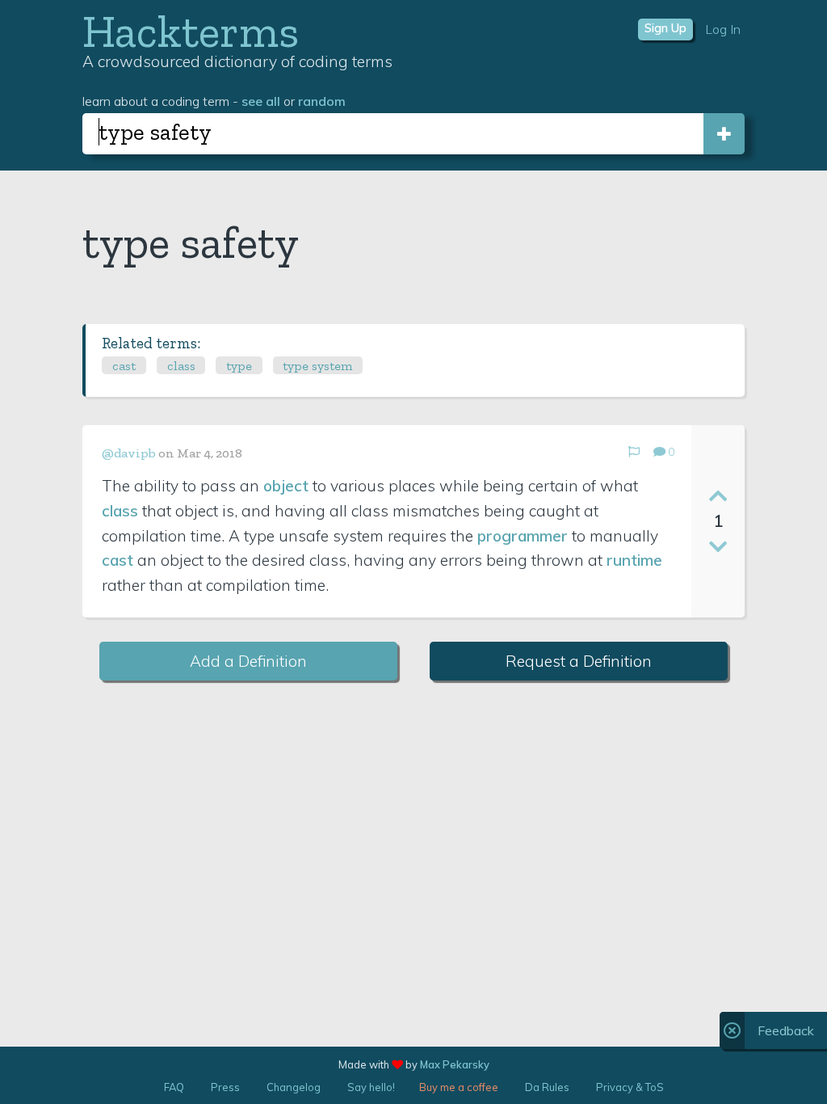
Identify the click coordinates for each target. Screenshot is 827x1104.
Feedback (786, 1030)
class (181, 365)
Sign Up (665, 28)
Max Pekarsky (454, 1064)
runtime (634, 560)
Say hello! (371, 1087)
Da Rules (547, 1087)
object (286, 485)
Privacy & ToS (630, 1087)
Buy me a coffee (458, 1087)
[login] (724, 133)
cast (124, 365)
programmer (522, 536)
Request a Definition (579, 661)
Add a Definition (248, 661)
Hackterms (190, 31)
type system (317, 365)
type (239, 365)
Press (225, 1087)
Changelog (294, 1087)
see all (260, 101)
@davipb (129, 453)
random (322, 101)
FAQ (174, 1087)
